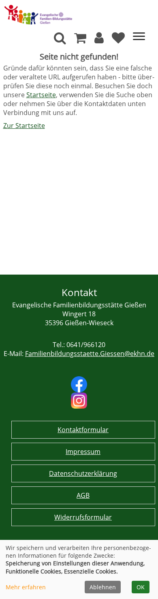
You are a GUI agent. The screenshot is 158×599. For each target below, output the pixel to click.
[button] (99, 40)
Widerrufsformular (83, 517)
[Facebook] (79, 383)
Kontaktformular (83, 429)
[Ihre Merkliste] (118, 40)
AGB (83, 495)
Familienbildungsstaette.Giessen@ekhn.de (89, 353)
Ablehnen (103, 587)
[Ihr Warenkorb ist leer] (80, 40)
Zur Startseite (24, 125)
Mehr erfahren (26, 587)
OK (141, 587)
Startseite (41, 94)
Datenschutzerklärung (83, 473)
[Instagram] (79, 399)
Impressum (83, 451)
